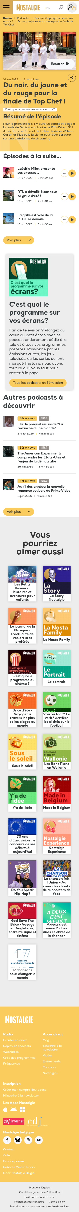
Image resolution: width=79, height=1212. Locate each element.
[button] (18, 240)
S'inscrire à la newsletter (52, 1047)
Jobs (6, 1155)
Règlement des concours (29, 1201)
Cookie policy (57, 1201)
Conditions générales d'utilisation (39, 1192)
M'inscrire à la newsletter (21, 1095)
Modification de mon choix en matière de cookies (39, 1206)
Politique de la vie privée (39, 1197)
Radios (7, 18)
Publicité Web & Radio (19, 1167)
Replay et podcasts (17, 1046)
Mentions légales (39, 1187)
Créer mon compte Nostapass (24, 1089)
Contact (9, 1149)
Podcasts (22, 18)
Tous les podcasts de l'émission (38, 383)
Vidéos (47, 1055)
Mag (46, 1040)
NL (47, 8)
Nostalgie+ (50, 1073)
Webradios (11, 1052)
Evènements (52, 1061)
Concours (49, 1067)
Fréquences (11, 1063)
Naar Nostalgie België (18, 1173)
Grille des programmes (19, 1058)
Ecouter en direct (15, 1040)
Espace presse (13, 1161)
